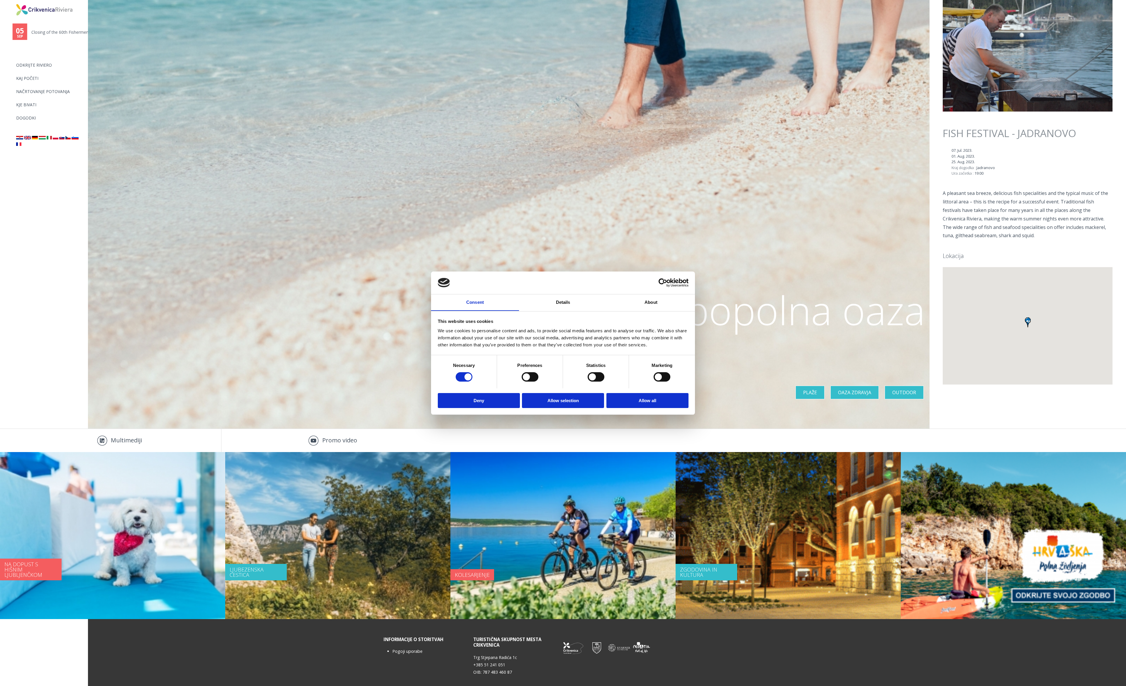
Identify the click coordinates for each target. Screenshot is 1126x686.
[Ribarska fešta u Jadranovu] (19, 138)
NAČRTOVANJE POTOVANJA (43, 91)
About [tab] (651, 301)
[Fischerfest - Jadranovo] (35, 138)
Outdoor (904, 392)
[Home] (12, 2)
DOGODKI (26, 118)
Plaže (810, 392)
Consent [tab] (475, 301)
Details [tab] (563, 301)
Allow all (647, 400)
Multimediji (126, 440)
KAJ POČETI (27, 78)
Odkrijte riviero (34, 65)
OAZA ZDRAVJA (854, 392)
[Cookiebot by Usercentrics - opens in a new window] (663, 282)
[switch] (530, 377)
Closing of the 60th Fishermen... (55, 32)
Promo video (339, 440)
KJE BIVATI (26, 104)
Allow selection (563, 400)
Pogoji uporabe (407, 651)
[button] (1028, 322)
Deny (479, 400)
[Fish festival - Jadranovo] (27, 138)
